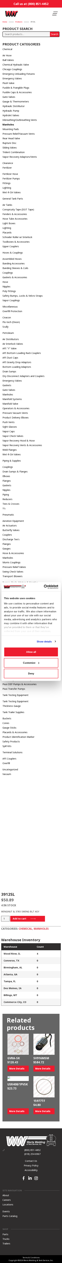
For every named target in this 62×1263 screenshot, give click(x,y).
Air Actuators (9, 525)
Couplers (7, 534)
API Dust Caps (10, 357)
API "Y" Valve (9, 348)
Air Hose (7, 55)
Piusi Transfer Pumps (13, 688)
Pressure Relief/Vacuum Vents (18, 133)
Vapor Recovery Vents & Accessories (22, 445)
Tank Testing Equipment (15, 695)
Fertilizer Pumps (11, 178)
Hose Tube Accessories (14, 218)
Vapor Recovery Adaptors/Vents (19, 156)
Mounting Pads (10, 129)
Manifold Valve (10, 403)
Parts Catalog (9, 1215)
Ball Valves (8, 60)
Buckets (6, 718)
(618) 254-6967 (32, 1154)
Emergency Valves (12, 78)
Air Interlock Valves (12, 343)
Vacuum (6, 774)
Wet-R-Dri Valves (11, 192)
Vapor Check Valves (12, 436)
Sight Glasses (9, 426)
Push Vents (8, 422)
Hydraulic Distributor (13, 106)
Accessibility (31, 1170)
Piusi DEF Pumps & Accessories (19, 684)
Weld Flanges (9, 449)
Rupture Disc (9, 143)
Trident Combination (13, 152)
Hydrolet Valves (10, 115)
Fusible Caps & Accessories (17, 92)
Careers (6, 1199)
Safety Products (11, 741)
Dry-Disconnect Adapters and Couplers (23, 376)
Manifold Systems (12, 399)
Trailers (6, 1243)
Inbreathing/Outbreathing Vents (19, 119)
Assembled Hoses (12, 258)
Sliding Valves (9, 147)
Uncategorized (10, 769)
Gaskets (6, 385)
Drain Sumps (9, 371)
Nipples (6, 286)
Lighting (6, 187)
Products (18, 22)
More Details (16, 1068)
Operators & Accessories (15, 408)
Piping (5, 494)
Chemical (7, 49)
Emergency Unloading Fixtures (18, 73)
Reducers (7, 499)
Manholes (8, 124)
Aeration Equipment (13, 520)
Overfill (6, 763)
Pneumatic (8, 514)
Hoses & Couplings (12, 252)
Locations (7, 1204)
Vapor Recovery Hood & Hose (18, 440)
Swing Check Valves (12, 571)
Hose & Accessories (13, 553)
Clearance (7, 163)
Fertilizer (7, 167)
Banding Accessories (13, 263)
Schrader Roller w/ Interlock (17, 237)
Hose (5, 281)
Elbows (6, 476)
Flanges (6, 480)
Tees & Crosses (10, 503)
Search (54, 34)
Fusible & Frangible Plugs (15, 87)
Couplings (7, 272)
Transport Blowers (12, 576)
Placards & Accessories (14, 732)
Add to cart (19, 918)
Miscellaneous (10, 306)
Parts (5, 1234)
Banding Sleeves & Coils (15, 268)
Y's (3, 508)
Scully (5, 326)
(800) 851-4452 (32, 1150)
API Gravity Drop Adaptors (16, 362)
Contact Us (31, 1160)
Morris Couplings (11, 562)
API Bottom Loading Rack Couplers (21, 353)
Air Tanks (7, 204)
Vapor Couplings (11, 300)
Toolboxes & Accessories (16, 241)
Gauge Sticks (9, 727)
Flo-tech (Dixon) (11, 322)
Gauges (6, 548)
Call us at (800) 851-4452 (31, 4)
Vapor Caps (8, 431)
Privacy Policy (31, 1165)
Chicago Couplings (12, 69)
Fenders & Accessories (14, 214)
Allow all (31, 652)
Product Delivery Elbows (15, 417)
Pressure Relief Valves (14, 567)
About (5, 1195)
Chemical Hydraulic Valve (15, 64)
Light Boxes (8, 223)
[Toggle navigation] (55, 13)
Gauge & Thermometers (15, 101)
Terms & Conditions (31, 1257)
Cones (5, 723)
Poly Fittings (9, 291)
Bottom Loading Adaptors (16, 366)
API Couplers (9, 758)
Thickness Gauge (11, 705)
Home (4, 22)
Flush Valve (8, 83)
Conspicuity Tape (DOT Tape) (18, 209)
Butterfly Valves (11, 530)
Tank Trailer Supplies (13, 712)
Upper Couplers (10, 246)
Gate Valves (8, 96)
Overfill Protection (12, 311)
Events (6, 1211)
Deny (31, 673)
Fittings (6, 183)
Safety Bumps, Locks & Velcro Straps (22, 295)
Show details (44, 641)
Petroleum (8, 332)
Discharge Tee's (11, 539)
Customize (29, 662)
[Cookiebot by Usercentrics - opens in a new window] (44, 587)
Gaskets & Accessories (14, 277)
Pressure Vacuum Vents (15, 412)
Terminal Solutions (12, 752)
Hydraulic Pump (10, 110)
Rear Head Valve (11, 138)
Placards (7, 232)
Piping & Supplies (11, 460)
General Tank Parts (12, 198)
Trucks (5, 1238)
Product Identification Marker (18, 736)
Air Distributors (10, 339)
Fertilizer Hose (10, 173)
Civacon (6, 317)
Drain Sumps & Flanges (15, 471)
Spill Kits (6, 746)
